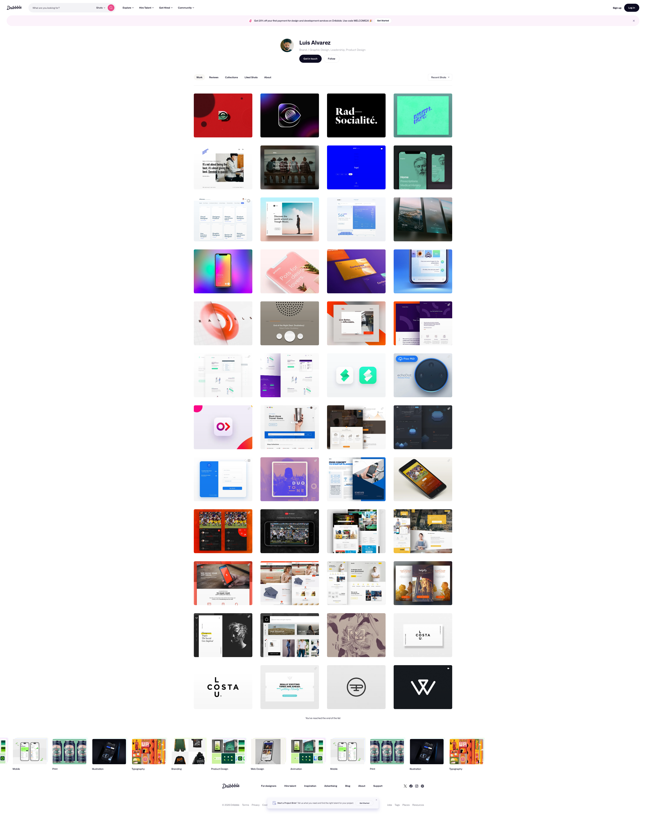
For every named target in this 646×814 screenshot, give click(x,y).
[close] (633, 20)
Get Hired (164, 7)
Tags (397, 804)
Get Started (383, 20)
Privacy (256, 804)
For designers (268, 785)
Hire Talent (145, 7)
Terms (245, 804)
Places (406, 804)
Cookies (266, 804)
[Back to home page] (14, 8)
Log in (631, 7)
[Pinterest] (422, 785)
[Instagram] (416, 785)
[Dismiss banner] (376, 800)
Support (377, 785)
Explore (127, 7)
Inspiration (310, 785)
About (361, 785)
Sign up (617, 7)
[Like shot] (246, 131)
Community (185, 7)
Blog (347, 785)
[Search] (111, 7)
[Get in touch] (233, 131)
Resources (418, 804)
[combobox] (61, 7)
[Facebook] (410, 785)
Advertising (330, 785)
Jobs (389, 804)
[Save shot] (239, 131)
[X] (405, 785)
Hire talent (290, 785)
